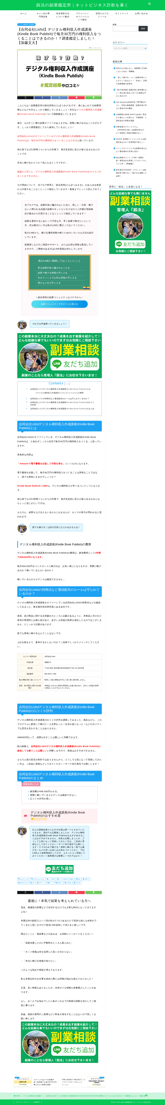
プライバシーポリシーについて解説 (82, 14)
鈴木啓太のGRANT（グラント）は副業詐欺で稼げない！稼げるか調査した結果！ (131, 173)
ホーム (23, 13)
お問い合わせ (141, 13)
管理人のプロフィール (102, 14)
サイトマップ (121, 13)
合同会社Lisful (24, 882)
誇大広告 (77, 882)
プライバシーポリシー (23, 1102)
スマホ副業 (51, 879)
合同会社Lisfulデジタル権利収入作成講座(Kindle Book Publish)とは (60, 389)
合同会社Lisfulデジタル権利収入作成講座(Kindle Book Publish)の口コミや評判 (62, 403)
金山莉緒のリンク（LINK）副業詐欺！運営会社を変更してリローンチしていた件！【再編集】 (131, 161)
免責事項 (37, 1102)
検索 (115, 24)
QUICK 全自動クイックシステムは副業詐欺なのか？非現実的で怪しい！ (131, 140)
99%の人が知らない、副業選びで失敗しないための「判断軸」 (131, 69)
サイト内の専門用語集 (43, 14)
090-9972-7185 (24, 879)
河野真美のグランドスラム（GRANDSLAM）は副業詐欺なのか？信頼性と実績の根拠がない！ (130, 130)
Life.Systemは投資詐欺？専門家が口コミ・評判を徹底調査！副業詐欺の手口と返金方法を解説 (131, 105)
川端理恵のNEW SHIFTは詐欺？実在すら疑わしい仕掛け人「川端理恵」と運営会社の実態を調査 (131, 118)
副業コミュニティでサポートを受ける (59, 304)
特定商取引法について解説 (62, 14)
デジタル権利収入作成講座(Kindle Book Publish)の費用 (60, 393)
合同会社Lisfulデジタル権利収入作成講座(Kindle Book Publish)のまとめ (62, 408)
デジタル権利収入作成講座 (26, 24)
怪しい (51, 882)
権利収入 (59, 882)
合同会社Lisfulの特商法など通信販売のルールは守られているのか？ (59, 398)
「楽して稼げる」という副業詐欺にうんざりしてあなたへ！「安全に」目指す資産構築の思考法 (131, 81)
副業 (78, 879)
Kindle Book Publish (38, 879)
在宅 (33, 882)
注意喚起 (68, 882)
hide (67, 384)
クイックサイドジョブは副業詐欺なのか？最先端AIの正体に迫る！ (131, 149)
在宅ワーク (41, 882)
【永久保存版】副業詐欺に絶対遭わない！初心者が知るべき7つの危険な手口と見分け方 (131, 93)
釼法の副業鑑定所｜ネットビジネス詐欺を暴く (82, 4)
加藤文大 (86, 879)
